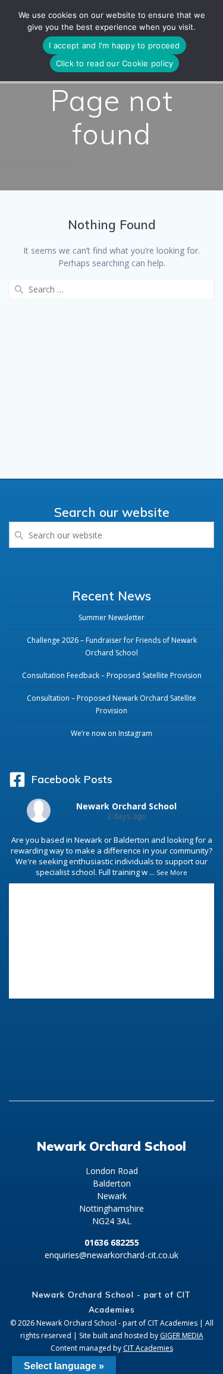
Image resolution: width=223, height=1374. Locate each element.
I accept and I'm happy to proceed (114, 45)
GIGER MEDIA (181, 1335)
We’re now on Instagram (111, 733)
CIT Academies (148, 1348)
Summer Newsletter (111, 617)
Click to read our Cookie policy (115, 63)
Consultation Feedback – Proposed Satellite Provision (112, 675)
